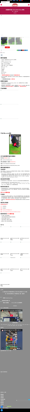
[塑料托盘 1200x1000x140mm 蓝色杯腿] (15, 247)
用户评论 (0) (3, 52)
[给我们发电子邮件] (18, 0)
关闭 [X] (29, 399)
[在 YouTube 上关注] (22, 0)
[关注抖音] (15, 0)
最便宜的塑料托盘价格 (23, 86)
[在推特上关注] (17, 0)
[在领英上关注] (20, 0)
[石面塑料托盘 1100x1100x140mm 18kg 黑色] (24, 247)
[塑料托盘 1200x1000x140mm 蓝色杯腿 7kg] (5, 278)
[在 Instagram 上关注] (14, 0)
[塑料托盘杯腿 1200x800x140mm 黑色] (24, 231)
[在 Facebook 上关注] (13, 0)
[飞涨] (2, 35)
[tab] (1, 52)
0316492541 (4, 206)
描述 (1, 52)
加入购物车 (7, 47)
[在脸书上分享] (18, 50)
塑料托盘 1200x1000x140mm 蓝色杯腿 (14, 254)
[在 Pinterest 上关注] (19, 0)
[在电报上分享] (27, 50)
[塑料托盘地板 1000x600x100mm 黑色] (15, 262)
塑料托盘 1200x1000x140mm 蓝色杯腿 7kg (5, 285)
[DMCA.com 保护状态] (9, 406)
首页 (12, 11)
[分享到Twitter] (20, 50)
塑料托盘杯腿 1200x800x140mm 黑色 (24, 238)
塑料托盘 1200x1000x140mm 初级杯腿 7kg (5, 269)
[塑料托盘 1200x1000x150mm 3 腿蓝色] (24, 262)
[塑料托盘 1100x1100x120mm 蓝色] (5, 247)
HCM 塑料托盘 (10, 213)
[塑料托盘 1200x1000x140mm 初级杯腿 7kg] (5, 262)
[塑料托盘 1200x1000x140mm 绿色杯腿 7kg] (15, 231)
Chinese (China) (4, 2)
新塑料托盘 (16, 11)
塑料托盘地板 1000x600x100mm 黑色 (14, 269)
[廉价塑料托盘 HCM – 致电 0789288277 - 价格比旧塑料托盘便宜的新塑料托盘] (15, 5)
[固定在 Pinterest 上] (23, 50)
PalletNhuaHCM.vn (13, 161)
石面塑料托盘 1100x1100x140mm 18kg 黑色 (24, 254)
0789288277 (12, 75)
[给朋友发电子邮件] (21, 50)
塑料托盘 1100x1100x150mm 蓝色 (5, 238)
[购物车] (28, 4)
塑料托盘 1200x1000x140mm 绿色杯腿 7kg (14, 238)
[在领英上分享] (26, 50)
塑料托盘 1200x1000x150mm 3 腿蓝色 (24, 269)
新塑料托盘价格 (8, 86)
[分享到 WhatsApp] (17, 50)
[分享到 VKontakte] (24, 50)
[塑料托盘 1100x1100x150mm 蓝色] (5, 231)
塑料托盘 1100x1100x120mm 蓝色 (5, 253)
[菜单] (1, 4)
